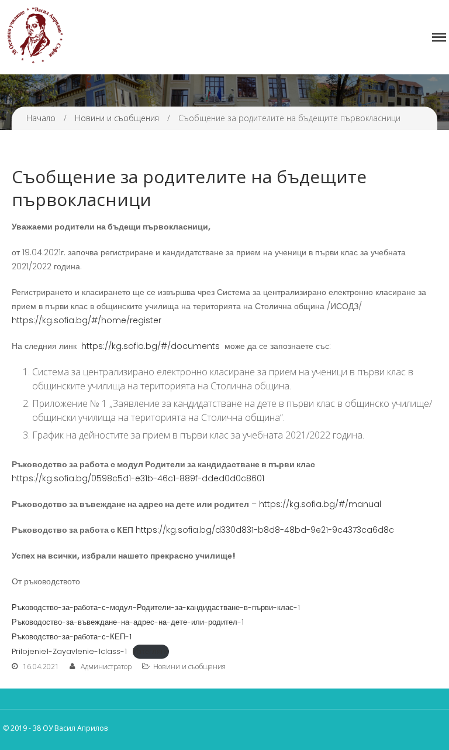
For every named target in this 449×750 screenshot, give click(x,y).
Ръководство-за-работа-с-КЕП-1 (72, 637)
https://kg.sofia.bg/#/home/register (86, 320)
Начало (41, 118)
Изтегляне (151, 651)
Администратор (106, 667)
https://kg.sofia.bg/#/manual (320, 504)
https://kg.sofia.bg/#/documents (150, 346)
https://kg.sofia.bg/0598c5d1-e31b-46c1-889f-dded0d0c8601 (138, 478)
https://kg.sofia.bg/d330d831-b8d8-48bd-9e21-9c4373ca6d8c (265, 530)
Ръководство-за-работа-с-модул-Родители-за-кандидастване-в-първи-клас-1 (156, 607)
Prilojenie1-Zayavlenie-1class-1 (69, 651)
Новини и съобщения (117, 118)
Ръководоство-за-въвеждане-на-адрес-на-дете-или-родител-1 (128, 622)
